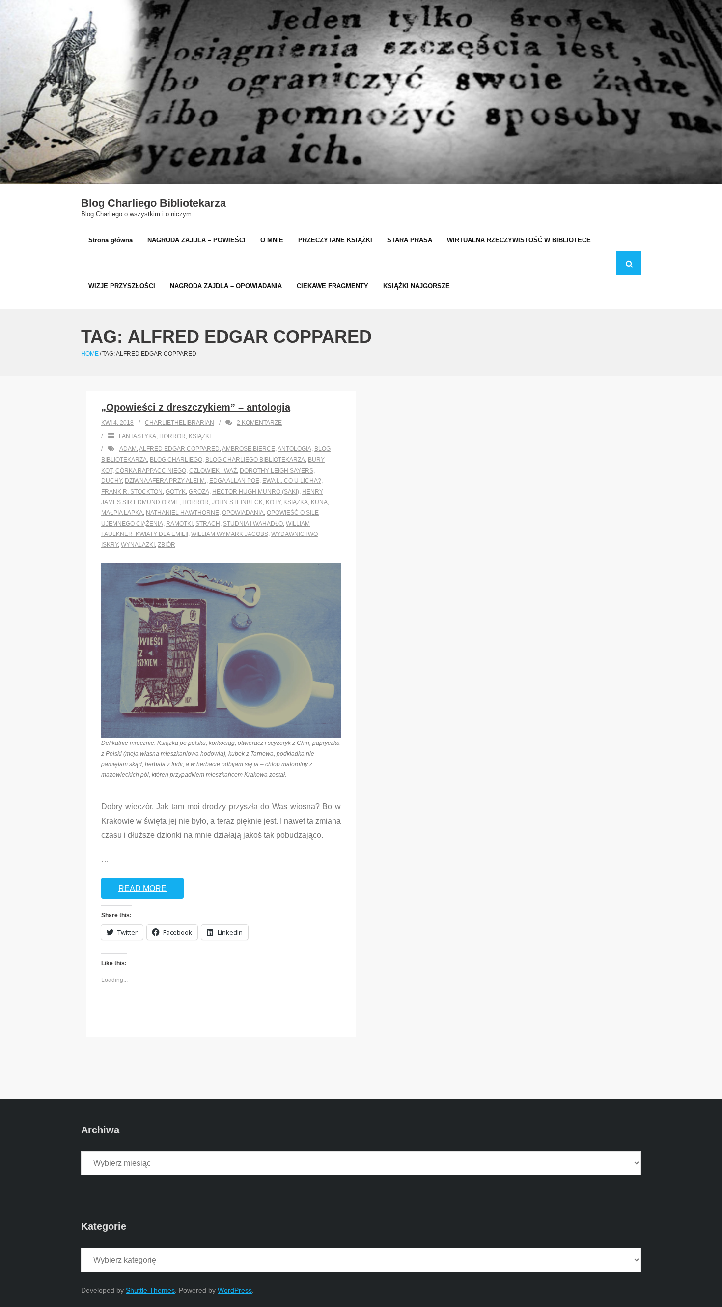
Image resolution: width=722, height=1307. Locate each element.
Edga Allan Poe (234, 480)
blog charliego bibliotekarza (255, 459)
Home (90, 353)
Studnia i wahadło (253, 523)
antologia (294, 449)
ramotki (179, 523)
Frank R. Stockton (132, 491)
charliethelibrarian (179, 422)
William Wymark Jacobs (229, 534)
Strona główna (110, 240)
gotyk (176, 491)
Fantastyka (137, 436)
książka (295, 502)
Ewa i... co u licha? (291, 480)
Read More (142, 888)
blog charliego (176, 459)
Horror (172, 436)
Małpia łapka (122, 512)
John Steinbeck (237, 502)
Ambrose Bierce (248, 449)
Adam (128, 449)
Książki (200, 436)
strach (207, 523)
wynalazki (138, 544)
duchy (111, 480)
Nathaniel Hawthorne (182, 512)
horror (195, 502)
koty (273, 502)
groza (199, 491)
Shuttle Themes (150, 1290)
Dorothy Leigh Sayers (276, 470)
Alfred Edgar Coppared (179, 449)
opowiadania (243, 512)
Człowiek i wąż (213, 470)
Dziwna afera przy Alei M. (165, 480)
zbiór (166, 544)
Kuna (319, 502)
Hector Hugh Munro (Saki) (255, 491)
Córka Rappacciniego (150, 470)
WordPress (235, 1290)
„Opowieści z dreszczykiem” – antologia (195, 407)
